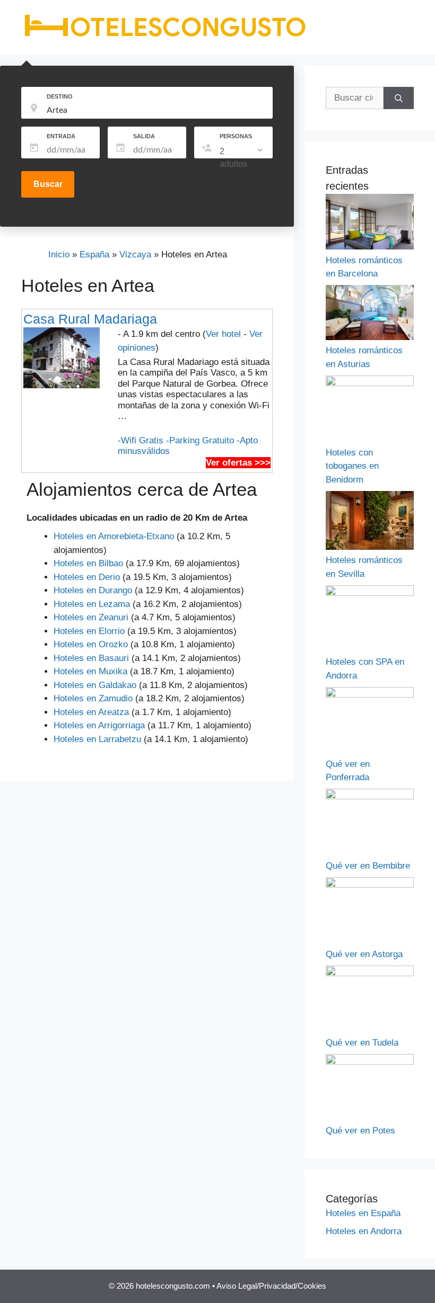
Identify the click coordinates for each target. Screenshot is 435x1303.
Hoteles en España (363, 1213)
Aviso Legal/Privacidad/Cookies (271, 1285)
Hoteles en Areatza (91, 712)
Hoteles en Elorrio (89, 631)
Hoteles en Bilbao (88, 563)
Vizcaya (135, 254)
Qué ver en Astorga (364, 954)
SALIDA (144, 136)
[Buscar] (399, 98)
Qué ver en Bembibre (368, 866)
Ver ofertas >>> (238, 463)
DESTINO (60, 96)
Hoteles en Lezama (92, 604)
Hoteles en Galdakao (95, 685)
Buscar (48, 184)
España (94, 254)
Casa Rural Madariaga (90, 318)
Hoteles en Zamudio (93, 698)
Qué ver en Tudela (362, 1043)
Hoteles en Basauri (91, 658)
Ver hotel (223, 334)
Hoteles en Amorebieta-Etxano (114, 536)
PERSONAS (236, 136)
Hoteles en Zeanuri (91, 617)
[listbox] (242, 158)
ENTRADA (61, 136)
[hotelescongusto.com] (164, 36)
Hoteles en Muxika (90, 671)
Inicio (58, 254)
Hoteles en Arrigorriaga (99, 725)
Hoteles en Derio (87, 577)
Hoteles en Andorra (364, 1231)
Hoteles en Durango (93, 590)
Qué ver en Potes (360, 1131)
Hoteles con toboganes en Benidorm (352, 466)
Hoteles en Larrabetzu (97, 739)
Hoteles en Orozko (91, 644)
